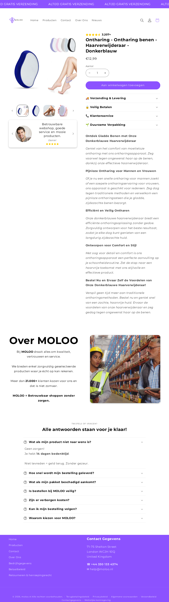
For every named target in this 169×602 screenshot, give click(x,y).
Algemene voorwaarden (124, 597)
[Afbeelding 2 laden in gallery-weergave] (36, 110)
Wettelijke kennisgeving (97, 600)
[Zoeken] (142, 20)
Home (13, 539)
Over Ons (15, 557)
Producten (16, 545)
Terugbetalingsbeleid (77, 597)
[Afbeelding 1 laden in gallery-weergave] (22, 110)
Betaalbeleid (17, 569)
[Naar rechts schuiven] (73, 110)
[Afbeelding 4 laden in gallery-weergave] (62, 110)
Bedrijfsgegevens (20, 563)
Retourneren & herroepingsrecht (30, 575)
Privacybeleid (100, 597)
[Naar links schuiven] (12, 110)
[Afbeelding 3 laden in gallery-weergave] (49, 110)
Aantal (90, 66)
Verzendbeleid (148, 597)
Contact (14, 551)
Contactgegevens (71, 600)
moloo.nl (26, 597)
